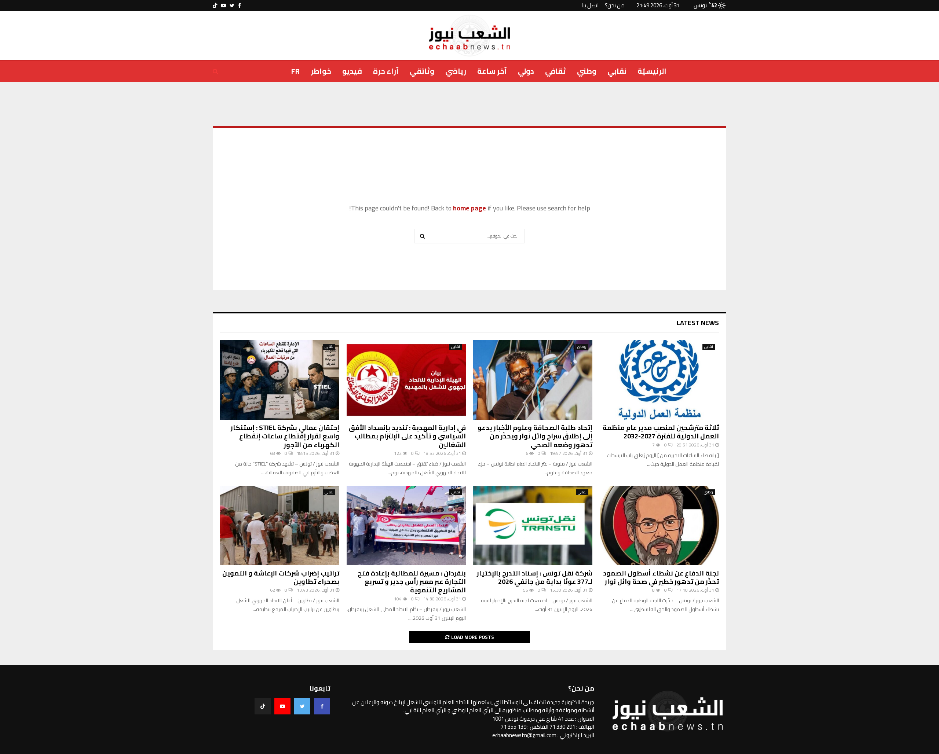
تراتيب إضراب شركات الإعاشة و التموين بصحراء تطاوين (280, 577)
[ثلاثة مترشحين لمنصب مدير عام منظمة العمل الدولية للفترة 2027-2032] (659, 380)
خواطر (321, 71)
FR (295, 71)
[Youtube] (282, 706)
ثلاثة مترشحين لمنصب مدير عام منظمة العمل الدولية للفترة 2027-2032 (661, 432)
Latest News (698, 323)
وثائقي (422, 71)
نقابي (616, 71)
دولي (526, 71)
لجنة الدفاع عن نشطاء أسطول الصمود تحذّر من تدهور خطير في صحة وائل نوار (661, 577)
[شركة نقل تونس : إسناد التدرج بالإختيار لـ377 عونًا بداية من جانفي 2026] (532, 525)
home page (469, 208)
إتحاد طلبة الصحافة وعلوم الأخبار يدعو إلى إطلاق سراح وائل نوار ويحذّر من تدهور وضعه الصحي (535, 436)
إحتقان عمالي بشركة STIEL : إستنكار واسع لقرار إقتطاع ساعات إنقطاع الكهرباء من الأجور (285, 436)
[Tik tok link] (215, 5)
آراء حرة (386, 71)
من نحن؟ (615, 5)
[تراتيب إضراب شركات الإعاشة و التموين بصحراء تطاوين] (279, 525)
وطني (586, 71)
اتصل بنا (590, 5)
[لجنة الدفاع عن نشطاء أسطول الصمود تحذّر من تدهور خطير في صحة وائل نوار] (659, 525)
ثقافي (555, 71)
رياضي (455, 71)
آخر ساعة (492, 71)
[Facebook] (322, 706)
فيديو (352, 71)
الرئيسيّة (651, 71)
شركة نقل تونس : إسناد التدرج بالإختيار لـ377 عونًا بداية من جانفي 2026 (534, 577)
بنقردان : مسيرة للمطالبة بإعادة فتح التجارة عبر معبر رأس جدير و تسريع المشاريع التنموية (412, 581)
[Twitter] (302, 706)
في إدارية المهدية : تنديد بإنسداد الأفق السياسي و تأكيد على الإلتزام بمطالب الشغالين (407, 436)
